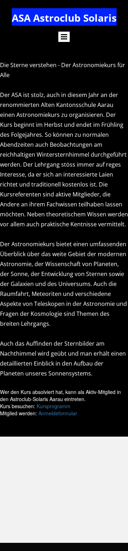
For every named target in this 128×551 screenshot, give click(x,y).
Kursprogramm (53, 406)
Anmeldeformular (57, 413)
